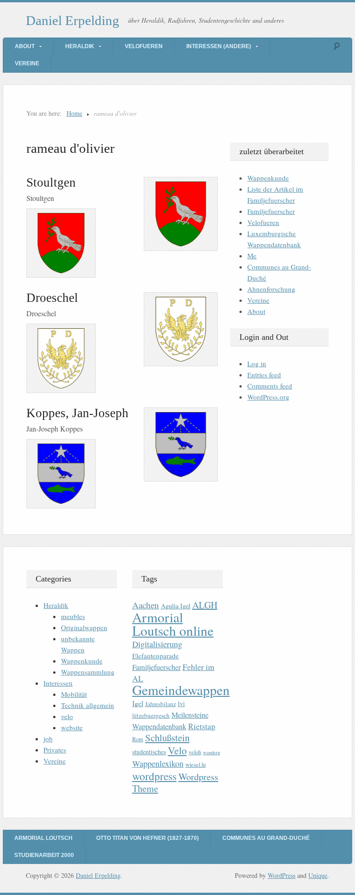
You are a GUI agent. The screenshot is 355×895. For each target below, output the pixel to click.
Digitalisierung (157, 644)
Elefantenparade (155, 655)
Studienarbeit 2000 (44, 855)
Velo (177, 750)
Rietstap (201, 726)
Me (252, 255)
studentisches (149, 751)
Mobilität (74, 694)
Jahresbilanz (160, 704)
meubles (73, 616)
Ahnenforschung (271, 289)
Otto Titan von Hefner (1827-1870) (147, 838)
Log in (256, 363)
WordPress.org (268, 396)
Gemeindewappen (181, 690)
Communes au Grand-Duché (266, 838)
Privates (54, 749)
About (25, 46)
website (72, 727)
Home (74, 113)
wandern (211, 752)
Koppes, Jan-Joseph (77, 413)
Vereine (27, 63)
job (48, 738)
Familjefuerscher (271, 211)
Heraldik (79, 46)
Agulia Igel (175, 605)
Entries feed (264, 374)
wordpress (154, 776)
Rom (137, 739)
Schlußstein (167, 737)
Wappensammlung (88, 671)
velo (67, 716)
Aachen (145, 605)
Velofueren (144, 46)
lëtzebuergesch (151, 715)
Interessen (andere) (218, 46)
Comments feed (269, 385)
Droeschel (52, 298)
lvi (181, 703)
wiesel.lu (195, 765)
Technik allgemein (87, 705)
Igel (137, 703)
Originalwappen (84, 627)
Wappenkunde (268, 177)
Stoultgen (51, 182)
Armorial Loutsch (43, 838)
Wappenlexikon (158, 763)
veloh (195, 752)
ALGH (204, 605)
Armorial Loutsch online (173, 623)
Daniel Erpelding (72, 20)
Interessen (58, 683)
